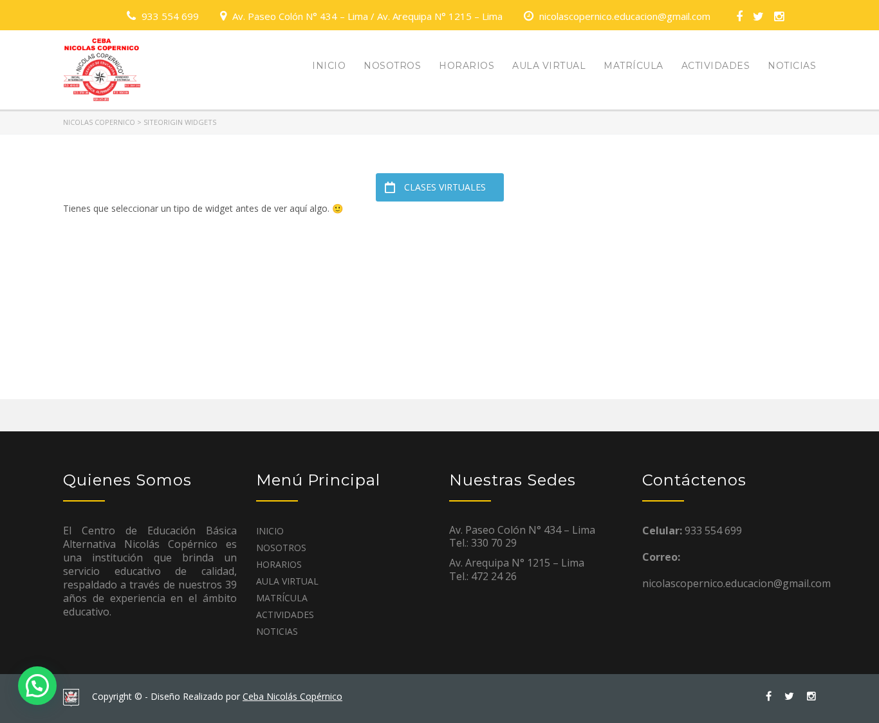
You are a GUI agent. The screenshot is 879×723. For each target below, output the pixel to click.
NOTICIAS (792, 65)
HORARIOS (466, 65)
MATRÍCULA (633, 65)
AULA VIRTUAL (549, 65)
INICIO (329, 65)
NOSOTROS (392, 65)
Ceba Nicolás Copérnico (292, 696)
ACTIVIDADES (715, 65)
